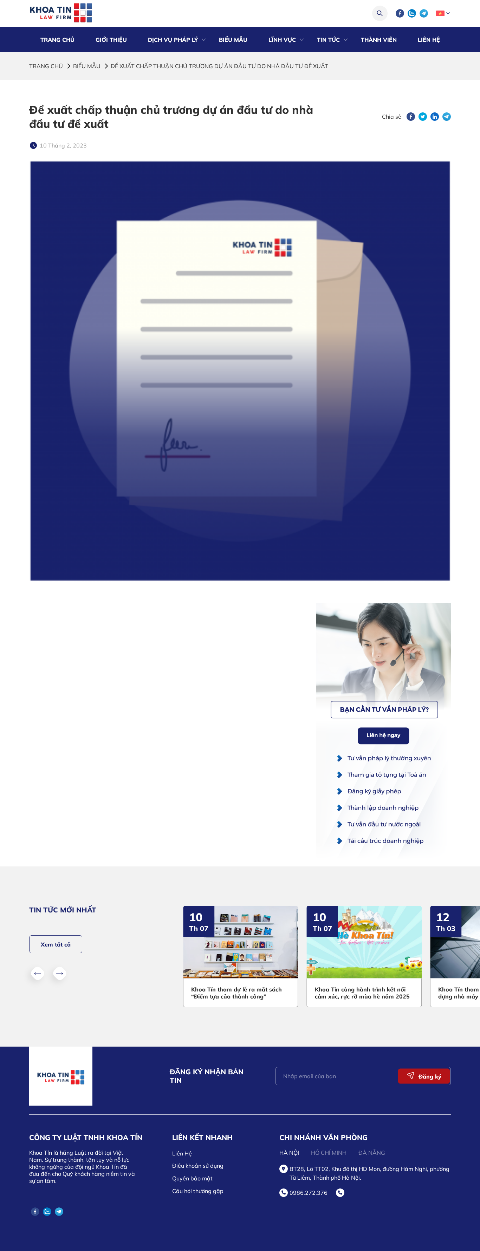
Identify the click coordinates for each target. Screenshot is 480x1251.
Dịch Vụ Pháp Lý (173, 39)
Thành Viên (379, 39)
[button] (37, 973)
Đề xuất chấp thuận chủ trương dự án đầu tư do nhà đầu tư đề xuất (219, 66)
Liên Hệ (429, 39)
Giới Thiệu (111, 39)
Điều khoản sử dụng (197, 1165)
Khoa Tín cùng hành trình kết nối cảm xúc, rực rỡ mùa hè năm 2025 (362, 993)
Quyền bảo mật (192, 1178)
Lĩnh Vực (282, 39)
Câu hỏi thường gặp (197, 1190)
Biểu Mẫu (233, 39)
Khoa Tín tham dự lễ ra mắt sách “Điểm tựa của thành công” (236, 993)
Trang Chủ (57, 39)
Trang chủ (46, 66)
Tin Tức (328, 39)
